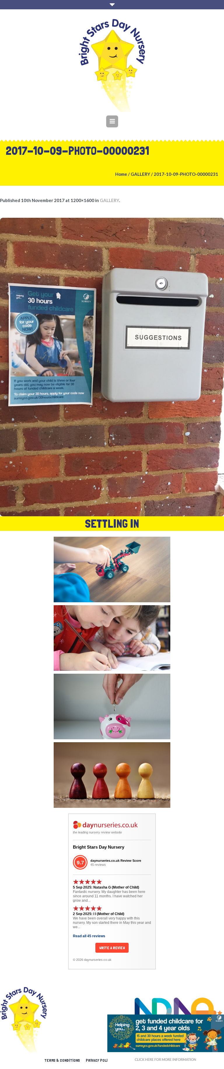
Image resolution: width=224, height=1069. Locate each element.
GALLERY (140, 174)
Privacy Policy (99, 1060)
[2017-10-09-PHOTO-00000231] (112, 367)
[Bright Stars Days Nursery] (112, 65)
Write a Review (112, 947)
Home (121, 174)
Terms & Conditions (62, 1060)
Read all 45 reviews (89, 936)
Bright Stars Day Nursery (98, 847)
